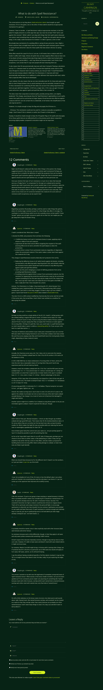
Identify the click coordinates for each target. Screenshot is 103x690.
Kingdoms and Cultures (89, 103)
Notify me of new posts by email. (19, 667)
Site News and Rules (87, 35)
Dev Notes (85, 49)
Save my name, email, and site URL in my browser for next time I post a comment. (31, 660)
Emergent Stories (87, 86)
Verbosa (90, 195)
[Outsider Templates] (37, 132)
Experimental (54, 17)
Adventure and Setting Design (90, 38)
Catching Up (86, 77)
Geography (86, 92)
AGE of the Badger (88, 73)
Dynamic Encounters (88, 81)
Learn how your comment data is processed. (46, 677)
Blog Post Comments (87, 46)
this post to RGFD (32, 292)
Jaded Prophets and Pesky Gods (91, 98)
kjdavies (19, 228)
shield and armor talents (39, 22)
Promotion (84, 43)
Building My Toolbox (88, 75)
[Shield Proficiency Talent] (57, 132)
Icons (85, 96)
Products (25, 3)
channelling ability (42, 326)
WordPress (84, 197)
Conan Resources (87, 79)
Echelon (32, 3)
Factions (86, 90)
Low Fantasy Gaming (88, 105)
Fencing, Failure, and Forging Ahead (91, 88)
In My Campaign (90, 6)
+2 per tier (26, 462)
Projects (84, 41)
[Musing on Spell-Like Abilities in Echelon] (18, 132)
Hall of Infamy (87, 94)
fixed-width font (53, 292)
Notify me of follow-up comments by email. (22, 664)
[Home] (21, 3)
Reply (35, 165)
